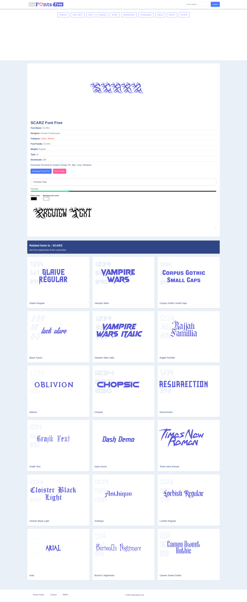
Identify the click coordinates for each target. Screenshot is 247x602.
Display (102, 15)
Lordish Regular (168, 521)
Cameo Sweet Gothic (171, 575)
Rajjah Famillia (167, 357)
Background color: (51, 195)
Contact (53, 595)
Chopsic (99, 412)
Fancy (160, 15)
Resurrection (166, 412)
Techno (184, 15)
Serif (91, 15)
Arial (31, 575)
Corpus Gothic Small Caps (173, 303)
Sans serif (78, 15)
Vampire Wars (102, 303)
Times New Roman (169, 466)
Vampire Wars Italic (104, 357)
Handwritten (129, 15)
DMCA (65, 595)
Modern (51, 138)
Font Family (59, 171)
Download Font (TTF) (41, 171)
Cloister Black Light (39, 521)
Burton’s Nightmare (104, 575)
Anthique (99, 521)
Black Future (35, 357)
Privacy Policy (38, 595)
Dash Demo (101, 466)
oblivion (33, 412)
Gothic (172, 15)
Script (114, 15)
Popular (63, 15)
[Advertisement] (123, 39)
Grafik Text (34, 466)
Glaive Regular (37, 303)
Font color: (35, 195)
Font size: (35, 189)
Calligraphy (146, 15)
